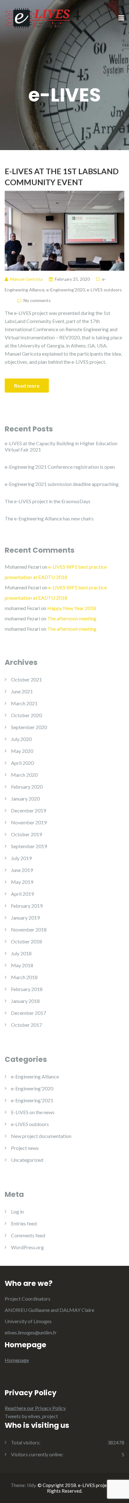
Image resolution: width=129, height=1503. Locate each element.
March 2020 (24, 775)
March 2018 (24, 977)
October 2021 (26, 679)
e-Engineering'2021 (32, 1100)
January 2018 (25, 1001)
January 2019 (25, 918)
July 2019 (21, 858)
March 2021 (24, 703)
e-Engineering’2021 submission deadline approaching (62, 484)
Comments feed (28, 1235)
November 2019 (29, 822)
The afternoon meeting (71, 618)
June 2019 (22, 870)
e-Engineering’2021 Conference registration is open (60, 467)
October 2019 (26, 834)
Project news (25, 1148)
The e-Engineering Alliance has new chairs (49, 518)
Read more (26, 386)
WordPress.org (27, 1247)
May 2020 (22, 751)
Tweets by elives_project (31, 1416)
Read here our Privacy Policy (35, 1408)
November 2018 (29, 929)
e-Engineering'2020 (65, 289)
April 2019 (22, 894)
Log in (17, 1211)
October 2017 (26, 1025)
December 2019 (28, 810)
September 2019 (29, 846)
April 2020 (22, 763)
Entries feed (24, 1223)
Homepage (17, 1360)
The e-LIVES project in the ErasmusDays (47, 501)
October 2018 (26, 941)
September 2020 (29, 727)
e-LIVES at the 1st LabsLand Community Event (62, 176)
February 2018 (27, 989)
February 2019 (27, 906)
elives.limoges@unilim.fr (31, 1332)
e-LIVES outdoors (104, 289)
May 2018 (22, 965)
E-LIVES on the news (32, 1112)
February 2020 (27, 787)
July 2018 (21, 953)
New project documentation (41, 1136)
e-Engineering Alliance (35, 1076)
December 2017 (28, 1013)
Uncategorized (27, 1160)
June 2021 (22, 691)
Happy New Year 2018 (71, 608)
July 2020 (21, 739)
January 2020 (25, 798)
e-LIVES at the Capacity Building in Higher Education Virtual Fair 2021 (61, 446)
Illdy (31, 1485)
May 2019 (22, 882)
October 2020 (26, 715)
